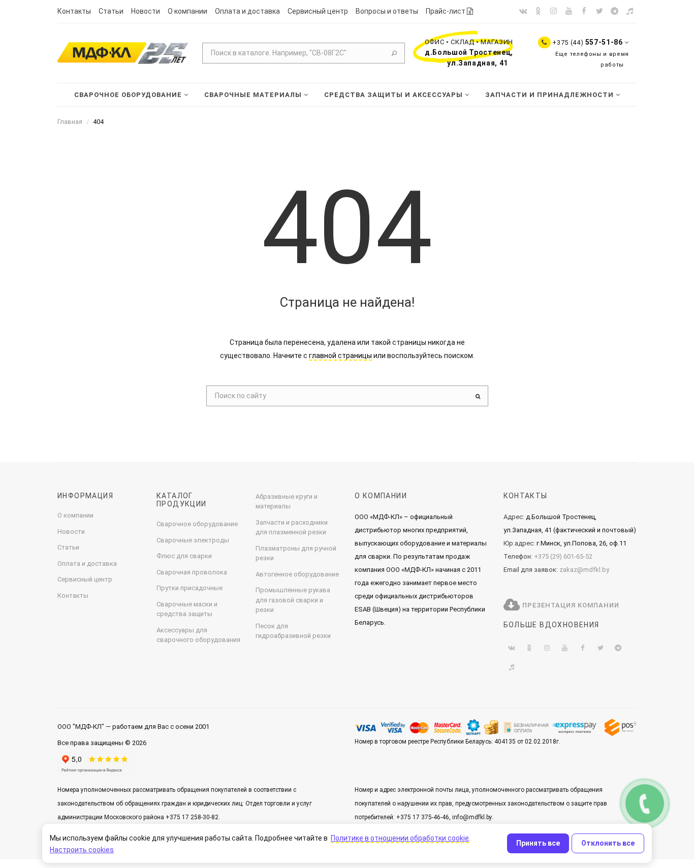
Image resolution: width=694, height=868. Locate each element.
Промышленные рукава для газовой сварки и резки (293, 600)
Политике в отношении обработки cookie (400, 838)
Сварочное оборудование (129, 95)
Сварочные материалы (254, 95)
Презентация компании (569, 605)
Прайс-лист (446, 11)
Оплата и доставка (247, 11)
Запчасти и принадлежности (550, 95)
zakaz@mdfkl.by (584, 569)
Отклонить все (608, 843)
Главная (69, 121)
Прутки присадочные (189, 588)
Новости (145, 11)
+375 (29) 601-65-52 (563, 556)
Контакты (74, 11)
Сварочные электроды (192, 540)
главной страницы (340, 355)
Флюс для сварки (184, 556)
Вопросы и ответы (387, 11)
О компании (187, 11)
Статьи (111, 11)
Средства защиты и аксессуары (394, 95)
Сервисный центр (318, 11)
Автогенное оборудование (297, 574)
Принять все (538, 843)
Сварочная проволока (191, 572)
